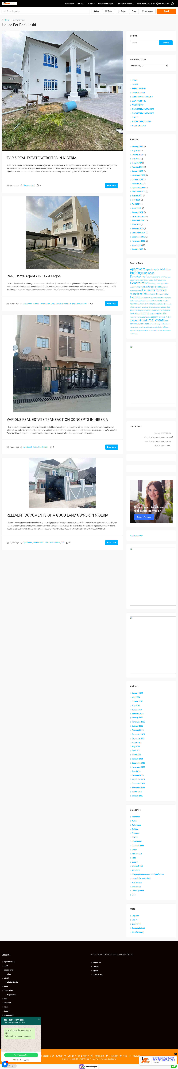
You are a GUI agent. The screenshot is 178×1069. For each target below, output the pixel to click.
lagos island (8, 970)
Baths (123, 11)
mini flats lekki (160, 314)
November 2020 (138, 220)
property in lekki (139, 320)
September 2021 (138, 192)
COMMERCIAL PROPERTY (142, 97)
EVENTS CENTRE (139, 101)
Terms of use (98, 975)
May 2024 (136, 151)
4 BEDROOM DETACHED (141, 121)
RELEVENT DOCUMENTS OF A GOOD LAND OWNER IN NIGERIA (57, 515)
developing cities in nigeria (156, 284)
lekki (53, 303)
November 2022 (138, 175)
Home (7, 20)
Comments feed (138, 928)
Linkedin (85, 1055)
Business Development (142, 274)
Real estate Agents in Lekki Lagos (34, 276)
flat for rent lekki (141, 287)
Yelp (125, 1055)
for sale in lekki (154, 287)
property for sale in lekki (161, 317)
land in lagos (143, 310)
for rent (80, 3)
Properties (97, 962)
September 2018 (138, 233)
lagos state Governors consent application (154, 307)
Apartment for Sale (125, 3)
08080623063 (164, 3)
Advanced (149, 11)
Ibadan (6, 1011)
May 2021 (136, 200)
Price (134, 11)
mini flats (152, 314)
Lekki (6, 966)
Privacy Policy (95, 1059)
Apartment (69, 3)
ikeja (5, 999)
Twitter (58, 1055)
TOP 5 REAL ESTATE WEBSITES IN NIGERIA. (42, 158)
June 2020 (136, 224)
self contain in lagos (155, 324)
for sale (91, 3)
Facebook (46, 1055)
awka (169, 270)
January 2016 (137, 249)
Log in (134, 920)
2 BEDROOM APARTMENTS (143, 113)
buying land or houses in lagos (144, 280)
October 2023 (137, 155)
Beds (109, 11)
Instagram (99, 1055)
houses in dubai (163, 294)
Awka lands (136, 825)
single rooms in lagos (140, 327)
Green (134, 850)
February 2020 (138, 229)
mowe (6, 1007)
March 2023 (137, 163)
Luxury (134, 862)
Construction (139, 283)
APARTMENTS (137, 105)
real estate (157, 320)
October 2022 (137, 179)
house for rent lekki (139, 293)
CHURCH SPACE (138, 93)
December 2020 (138, 216)
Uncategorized (29, 185)
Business (135, 833)
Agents (95, 971)
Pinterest (113, 1055)
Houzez (135, 297)
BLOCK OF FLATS (139, 125)
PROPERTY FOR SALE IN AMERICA (140, 317)
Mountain (135, 870)
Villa (63, 543)
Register (135, 916)
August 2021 (137, 196)
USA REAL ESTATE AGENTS (150, 330)
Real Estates (82, 303)
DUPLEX (135, 117)
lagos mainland (9, 962)
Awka (134, 821)
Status (96, 11)
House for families (154, 290)
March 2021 (137, 208)
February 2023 (138, 167)
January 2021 (137, 212)
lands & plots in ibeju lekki (154, 310)
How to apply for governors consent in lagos (154, 298)
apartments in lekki (156, 269)
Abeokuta (7, 1003)
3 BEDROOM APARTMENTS (143, 109)
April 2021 (136, 204)
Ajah (9, 974)
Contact (96, 966)
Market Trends (137, 866)
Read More (111, 185)
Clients (36, 303)
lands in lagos (135, 314)
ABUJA (6, 978)
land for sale (45, 303)
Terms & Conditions (108, 1059)
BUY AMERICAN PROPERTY (156, 277)
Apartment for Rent (106, 3)
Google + (71, 1055)
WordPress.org (138, 932)
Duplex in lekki (138, 845)
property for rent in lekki (66, 303)
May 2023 (136, 159)
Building (136, 273)
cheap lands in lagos (160, 280)
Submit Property (136, 535)
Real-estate (136, 887)
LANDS (135, 84)
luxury (145, 313)
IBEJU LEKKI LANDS (160, 304)
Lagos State (8, 990)
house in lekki (153, 294)
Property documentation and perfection (148, 874)
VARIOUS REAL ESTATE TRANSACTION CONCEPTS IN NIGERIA (57, 419)
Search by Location (144, 3)
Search (166, 11)
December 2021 (138, 187)
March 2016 (137, 245)
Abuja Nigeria (12, 982)
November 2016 (138, 241)
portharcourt (8, 1015)
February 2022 (138, 183)
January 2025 (137, 146)
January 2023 (137, 171)
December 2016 (138, 237)
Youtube (136, 1055)
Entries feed (136, 924)
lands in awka (166, 310)
